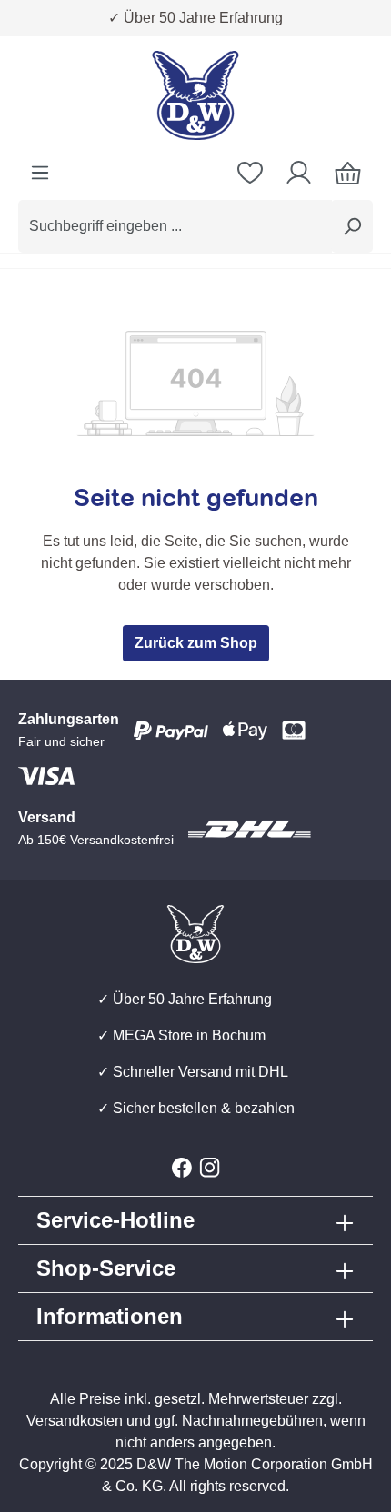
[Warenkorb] (348, 173)
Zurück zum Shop (196, 643)
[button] (195, 1268)
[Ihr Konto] (299, 172)
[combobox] (175, 226)
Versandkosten (74, 1420)
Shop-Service (105, 1268)
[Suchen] (352, 226)
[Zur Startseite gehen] (195, 95)
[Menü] (40, 172)
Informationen (109, 1316)
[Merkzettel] (250, 172)
